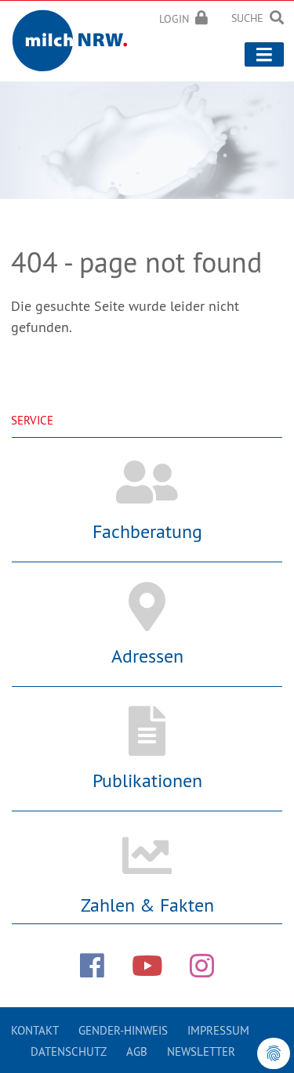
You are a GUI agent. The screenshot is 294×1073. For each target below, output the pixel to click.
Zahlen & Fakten (147, 904)
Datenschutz (69, 1051)
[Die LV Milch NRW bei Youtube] (147, 965)
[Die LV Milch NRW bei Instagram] (202, 965)
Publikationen (147, 780)
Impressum (218, 1030)
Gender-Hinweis (123, 1030)
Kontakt (35, 1030)
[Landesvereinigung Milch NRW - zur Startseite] (75, 38)
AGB (136, 1051)
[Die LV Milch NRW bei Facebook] (92, 965)
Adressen (147, 655)
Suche (247, 18)
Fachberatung (147, 531)
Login (174, 19)
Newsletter (201, 1051)
